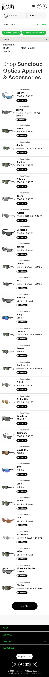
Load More (24, 606)
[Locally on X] (34, 664)
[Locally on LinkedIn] (28, 664)
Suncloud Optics (10, 33)
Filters (6, 40)
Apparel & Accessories (33, 33)
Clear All (41, 25)
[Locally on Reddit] (14, 664)
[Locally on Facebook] (21, 664)
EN (33, 6)
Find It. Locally (38, 15)
